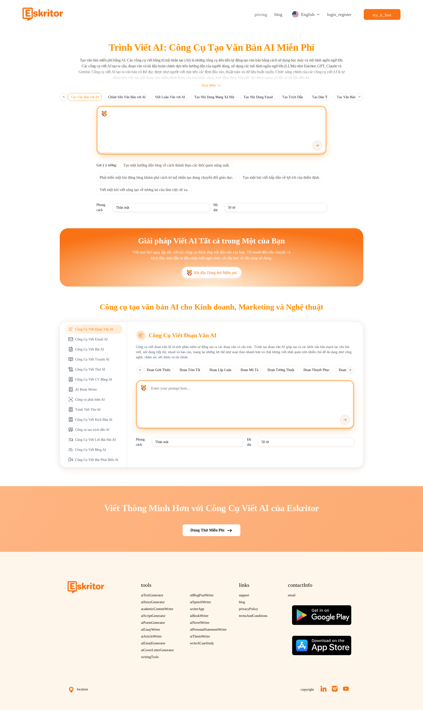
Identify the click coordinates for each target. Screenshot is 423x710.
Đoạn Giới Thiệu (158, 370)
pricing (261, 14)
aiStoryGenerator (153, 602)
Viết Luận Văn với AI (170, 97)
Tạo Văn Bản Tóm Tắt (352, 97)
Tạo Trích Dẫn (292, 97)
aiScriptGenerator (153, 616)
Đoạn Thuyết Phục (316, 370)
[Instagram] (335, 688)
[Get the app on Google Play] (322, 613)
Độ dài (215, 207)
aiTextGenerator (152, 595)
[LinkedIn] (323, 688)
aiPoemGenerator (153, 623)
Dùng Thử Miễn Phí (207, 530)
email (291, 595)
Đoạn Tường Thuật (281, 370)
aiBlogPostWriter (202, 595)
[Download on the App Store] (322, 643)
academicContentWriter (157, 609)
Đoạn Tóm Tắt (190, 370)
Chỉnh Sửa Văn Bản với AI (127, 97)
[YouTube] (346, 688)
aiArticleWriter (151, 636)
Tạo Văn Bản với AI (85, 97)
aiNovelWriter (200, 623)
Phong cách (100, 207)
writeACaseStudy (202, 643)
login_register (339, 14)
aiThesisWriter (200, 636)
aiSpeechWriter (200, 602)
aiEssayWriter (150, 629)
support (244, 595)
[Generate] (317, 145)
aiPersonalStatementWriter (208, 629)
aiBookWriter (199, 616)
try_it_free (382, 14)
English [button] (308, 14)
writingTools (150, 657)
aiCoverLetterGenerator (157, 650)
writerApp (197, 609)
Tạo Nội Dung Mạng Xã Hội (214, 97)
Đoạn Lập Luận (220, 370)
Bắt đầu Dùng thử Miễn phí (215, 273)
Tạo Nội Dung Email (258, 97)
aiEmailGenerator (153, 643)
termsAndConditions (253, 616)
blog (278, 14)
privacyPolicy (248, 609)
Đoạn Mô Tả (249, 370)
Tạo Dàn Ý (320, 97)
